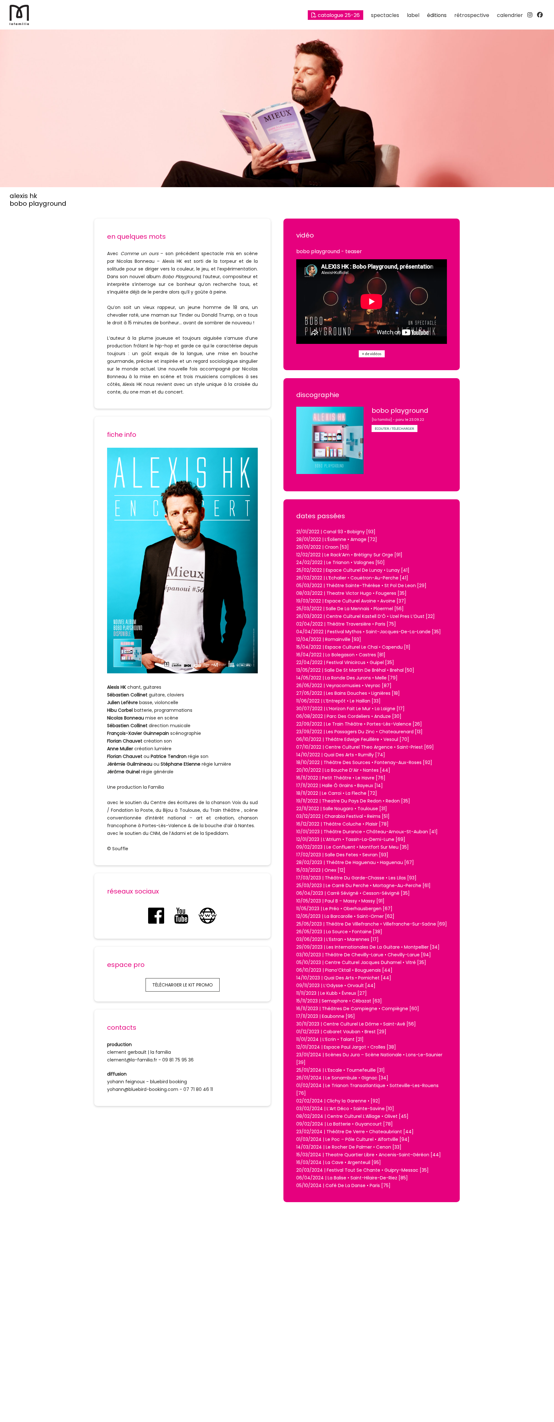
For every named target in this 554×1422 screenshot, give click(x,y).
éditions (437, 15)
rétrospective (471, 15)
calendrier (510, 15)
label (413, 15)
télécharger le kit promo (182, 985)
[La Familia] (19, 23)
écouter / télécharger (394, 428)
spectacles (385, 15)
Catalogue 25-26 (338, 15)
